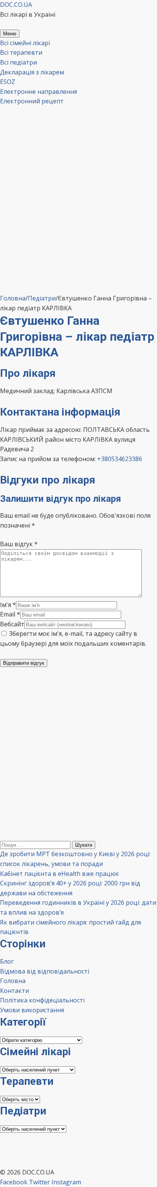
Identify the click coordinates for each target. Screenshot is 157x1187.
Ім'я (8, 605)
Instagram (66, 1182)
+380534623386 (119, 459)
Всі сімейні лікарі (25, 43)
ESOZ (7, 81)
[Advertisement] (78, 217)
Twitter (39, 1182)
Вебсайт (12, 624)
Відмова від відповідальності (44, 971)
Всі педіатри (18, 62)
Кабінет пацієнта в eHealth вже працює (59, 873)
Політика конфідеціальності (42, 1000)
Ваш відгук (19, 544)
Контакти (14, 990)
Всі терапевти (21, 52)
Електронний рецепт (32, 101)
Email (10, 614)
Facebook (13, 1182)
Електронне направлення (38, 91)
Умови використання (32, 1010)
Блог (7, 961)
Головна (13, 981)
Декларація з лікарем (32, 72)
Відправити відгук (23, 663)
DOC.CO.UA (16, 4)
